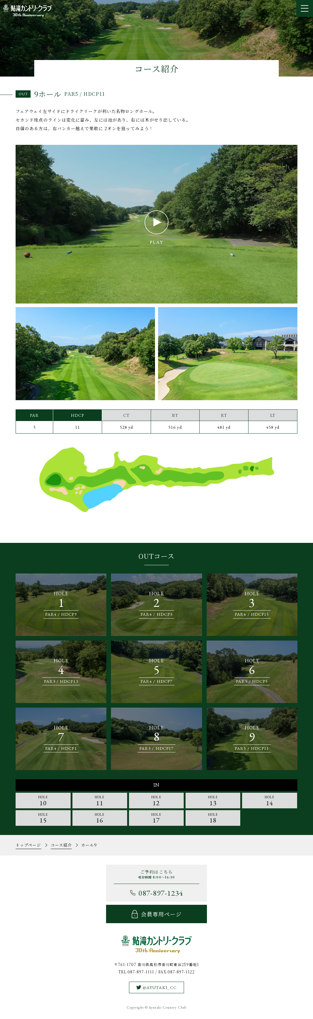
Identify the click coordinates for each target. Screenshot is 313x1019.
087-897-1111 (140, 971)
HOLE (43, 801)
